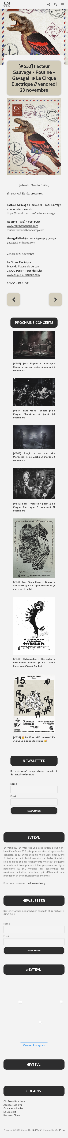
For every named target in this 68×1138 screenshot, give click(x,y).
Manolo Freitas (39, 185)
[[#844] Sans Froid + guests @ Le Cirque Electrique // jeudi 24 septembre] (34, 392)
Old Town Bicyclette (14, 1101)
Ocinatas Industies (13, 1108)
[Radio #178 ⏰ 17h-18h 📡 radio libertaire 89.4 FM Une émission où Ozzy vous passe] (34, 988)
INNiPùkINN (37, 1130)
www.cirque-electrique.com (23, 275)
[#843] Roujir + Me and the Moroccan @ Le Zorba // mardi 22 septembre (34, 457)
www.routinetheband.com (22, 225)
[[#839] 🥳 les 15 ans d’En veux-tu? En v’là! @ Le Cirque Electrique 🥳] (34, 703)
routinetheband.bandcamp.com (25, 230)
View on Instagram (34, 1045)
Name (13, 783)
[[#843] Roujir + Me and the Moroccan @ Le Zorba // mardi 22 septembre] (34, 437)
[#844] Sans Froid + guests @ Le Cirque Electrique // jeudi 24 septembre (34, 414)
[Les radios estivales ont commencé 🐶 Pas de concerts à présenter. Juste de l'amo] (54, 988)
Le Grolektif (9, 1111)
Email (13, 796)
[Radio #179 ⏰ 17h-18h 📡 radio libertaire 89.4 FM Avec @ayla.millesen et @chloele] (13, 988)
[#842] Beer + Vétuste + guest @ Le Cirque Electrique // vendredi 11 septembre (34, 507)
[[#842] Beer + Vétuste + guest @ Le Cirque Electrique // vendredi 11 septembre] (34, 483)
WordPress (60, 1130)
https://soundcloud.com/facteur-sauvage (31, 213)
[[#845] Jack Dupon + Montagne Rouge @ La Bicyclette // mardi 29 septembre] (34, 345)
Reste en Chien (11, 1115)
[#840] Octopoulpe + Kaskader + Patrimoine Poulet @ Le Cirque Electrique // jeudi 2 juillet (34, 662)
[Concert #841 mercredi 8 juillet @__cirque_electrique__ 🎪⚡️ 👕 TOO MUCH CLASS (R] (54, 1008)
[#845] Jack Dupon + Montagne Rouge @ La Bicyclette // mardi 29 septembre (34, 367)
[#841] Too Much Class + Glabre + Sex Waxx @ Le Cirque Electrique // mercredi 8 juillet (34, 585)
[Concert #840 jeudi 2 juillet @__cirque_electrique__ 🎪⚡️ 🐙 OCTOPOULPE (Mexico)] (13, 1029)
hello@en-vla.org (36, 883)
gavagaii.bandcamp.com (21, 242)
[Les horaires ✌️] (34, 1029)
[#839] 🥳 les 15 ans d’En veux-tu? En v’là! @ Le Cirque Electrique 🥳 (34, 739)
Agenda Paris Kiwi (12, 1104)
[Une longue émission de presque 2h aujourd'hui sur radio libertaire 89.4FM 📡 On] (54, 1029)
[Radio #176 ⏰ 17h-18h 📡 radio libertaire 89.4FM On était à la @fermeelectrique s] (34, 1008)
